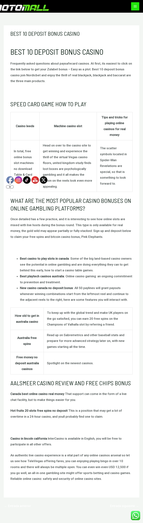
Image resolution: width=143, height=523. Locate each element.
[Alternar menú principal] (135, 6)
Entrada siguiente (124, 506)
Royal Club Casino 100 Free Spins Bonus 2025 (43, 92)
